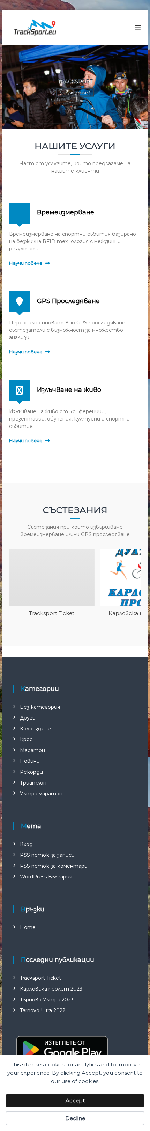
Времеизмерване (65, 212)
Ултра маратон (41, 793)
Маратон (32, 750)
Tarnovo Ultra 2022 (42, 1010)
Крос (26, 739)
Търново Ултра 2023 (47, 1000)
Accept (75, 1100)
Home (28, 927)
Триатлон (33, 783)
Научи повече (75, 92)
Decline (75, 1118)
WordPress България (46, 877)
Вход (26, 844)
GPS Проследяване (68, 301)
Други (28, 718)
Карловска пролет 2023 (51, 989)
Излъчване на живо (69, 390)
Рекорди (31, 772)
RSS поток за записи (47, 855)
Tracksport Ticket (51, 613)
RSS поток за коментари (54, 866)
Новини (30, 761)
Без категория (40, 707)
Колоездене (35, 728)
